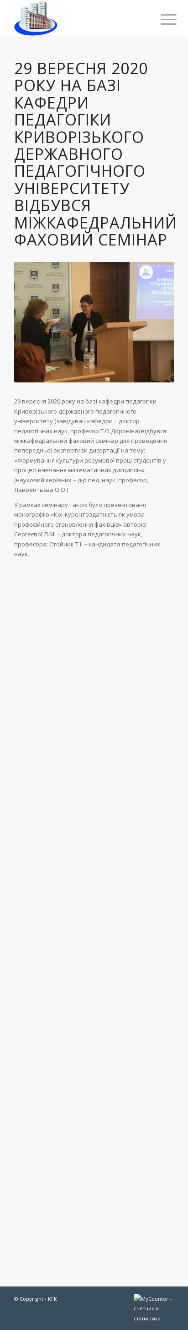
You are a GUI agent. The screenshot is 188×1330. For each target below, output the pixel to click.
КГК (52, 1298)
